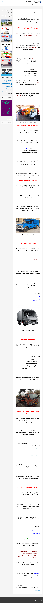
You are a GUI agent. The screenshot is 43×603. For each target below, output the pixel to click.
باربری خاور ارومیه (9, 86)
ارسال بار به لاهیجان (36, 297)
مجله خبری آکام (9, 119)
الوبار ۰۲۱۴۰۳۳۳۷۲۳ (31, 1)
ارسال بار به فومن (36, 300)
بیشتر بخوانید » (37, 590)
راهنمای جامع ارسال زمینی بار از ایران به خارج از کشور (7, 81)
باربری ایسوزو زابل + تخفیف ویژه (6, 91)
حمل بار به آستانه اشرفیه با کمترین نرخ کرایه (29, 20)
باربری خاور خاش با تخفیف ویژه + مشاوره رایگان (7, 84)
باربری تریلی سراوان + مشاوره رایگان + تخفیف (7, 88)
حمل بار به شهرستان (36, 25)
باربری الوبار (36, 573)
